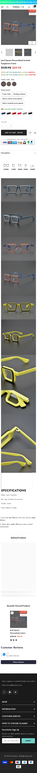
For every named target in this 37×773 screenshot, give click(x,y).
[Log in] (29, 7)
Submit (28, 741)
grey (16, 640)
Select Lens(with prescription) (12, 103)
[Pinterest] (15, 692)
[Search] (7, 7)
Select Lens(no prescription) (12, 98)
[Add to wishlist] (30, 132)
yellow (14, 640)
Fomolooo (14, 756)
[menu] (2, 7)
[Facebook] (4, 692)
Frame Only (6, 94)
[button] (30, 43)
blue (11, 640)
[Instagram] (10, 692)
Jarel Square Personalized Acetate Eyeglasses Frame (18, 632)
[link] (18, 592)
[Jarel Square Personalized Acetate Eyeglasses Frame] (18, 619)
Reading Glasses (19, 94)
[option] (18, 27)
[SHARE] (34, 132)
